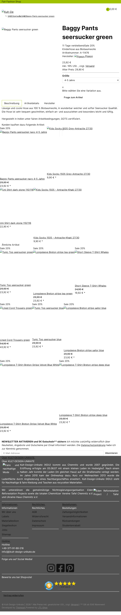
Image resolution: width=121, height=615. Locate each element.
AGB (34, 511)
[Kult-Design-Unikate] (8, 12)
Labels (5, 516)
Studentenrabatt (71, 525)
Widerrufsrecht (40, 516)
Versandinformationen (74, 516)
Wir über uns (9, 511)
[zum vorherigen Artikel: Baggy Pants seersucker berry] (56, 16)
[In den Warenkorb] (3, 23)
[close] (3, 26)
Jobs (4, 529)
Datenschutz (39, 520)
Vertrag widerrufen (13, 595)
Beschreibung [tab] (11, 103)
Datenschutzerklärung (93, 445)
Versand (89, 65)
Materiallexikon (10, 520)
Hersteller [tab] (49, 103)
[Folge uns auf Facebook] (60, 568)
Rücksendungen (71, 520)
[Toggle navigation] (6, 6)
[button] (92, 7)
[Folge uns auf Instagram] (51, 568)
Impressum (38, 525)
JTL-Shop (43, 607)
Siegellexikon (9, 525)
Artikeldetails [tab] (31, 103)
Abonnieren (111, 453)
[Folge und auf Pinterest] (70, 568)
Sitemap (6, 534)
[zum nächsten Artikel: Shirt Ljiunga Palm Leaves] (60, 16)
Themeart (21, 607)
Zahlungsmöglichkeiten (75, 511)
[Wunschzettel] (96, 9)
